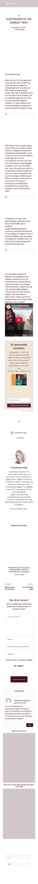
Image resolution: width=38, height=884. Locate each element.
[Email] (19, 427)
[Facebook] (11, 427)
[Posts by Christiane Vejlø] (11, 432)
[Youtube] (22, 874)
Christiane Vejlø (21, 433)
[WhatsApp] (23, 427)
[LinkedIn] (27, 427)
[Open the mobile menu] (33, 3)
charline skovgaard (22, 700)
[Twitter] (15, 427)
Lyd (19, 15)
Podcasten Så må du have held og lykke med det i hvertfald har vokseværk (19, 569)
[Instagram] (15, 874)
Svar (29, 725)
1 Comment (20, 438)
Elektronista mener (19, 731)
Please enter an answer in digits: (19, 660)
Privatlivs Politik (24, 847)
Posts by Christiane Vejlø (18, 509)
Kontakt (11, 847)
